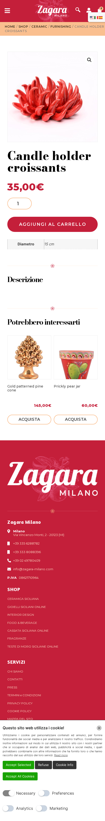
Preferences (63, 793)
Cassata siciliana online (28, 630)
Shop (23, 26)
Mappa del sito (20, 719)
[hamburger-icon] (5, 11)
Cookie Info (64, 765)
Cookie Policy (19, 711)
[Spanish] (101, 17)
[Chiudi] (99, 728)
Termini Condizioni (24, 695)
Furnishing (61, 26)
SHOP (13, 589)
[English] (92, 17)
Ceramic (39, 26)
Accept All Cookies (20, 776)
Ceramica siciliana (23, 599)
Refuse (43, 765)
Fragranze (16, 638)
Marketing (59, 808)
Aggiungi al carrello (52, 224)
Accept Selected (18, 765)
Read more (61, 755)
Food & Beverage (22, 623)
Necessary (25, 793)
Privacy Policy (19, 703)
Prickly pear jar (67, 386)
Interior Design (20, 614)
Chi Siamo (15, 671)
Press (12, 687)
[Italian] (96, 17)
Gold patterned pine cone (25, 388)
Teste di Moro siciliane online (32, 646)
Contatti (14, 679)
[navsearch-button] (77, 10)
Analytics (24, 808)
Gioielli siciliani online (26, 607)
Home (10, 26)
